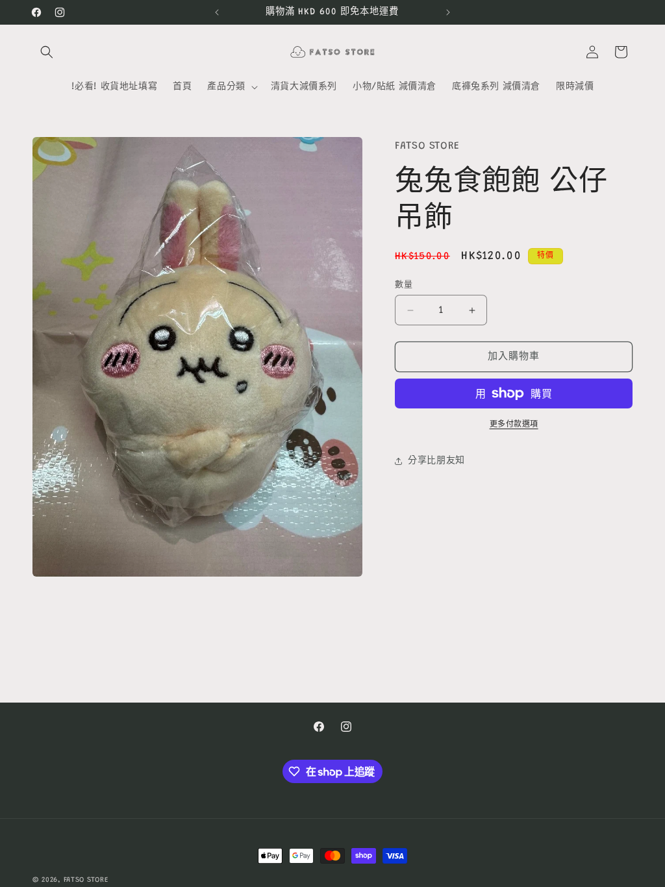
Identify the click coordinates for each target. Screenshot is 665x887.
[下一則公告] (448, 12)
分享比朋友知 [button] (436, 461)
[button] (46, 52)
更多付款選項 (514, 425)
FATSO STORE (86, 880)
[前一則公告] (217, 12)
